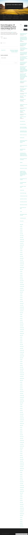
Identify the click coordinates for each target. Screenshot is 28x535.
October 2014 (21, 489)
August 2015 (21, 470)
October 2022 (21, 310)
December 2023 (22, 284)
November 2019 (22, 374)
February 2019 (21, 391)
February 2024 (21, 280)
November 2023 (22, 286)
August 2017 (21, 425)
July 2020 (21, 359)
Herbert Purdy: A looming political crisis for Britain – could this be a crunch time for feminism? (14, 51)
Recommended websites (23, 124)
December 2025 (22, 239)
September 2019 (22, 378)
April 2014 (21, 500)
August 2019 (21, 380)
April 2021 (21, 342)
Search (21, 24)
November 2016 (22, 442)
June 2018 (21, 406)
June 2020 (21, 361)
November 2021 (22, 329)
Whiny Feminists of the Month (23, 204)
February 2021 (21, 346)
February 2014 (21, 504)
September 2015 (22, 468)
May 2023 (21, 297)
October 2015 (21, 466)
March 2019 (21, 389)
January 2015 (21, 483)
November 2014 (22, 487)
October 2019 (21, 376)
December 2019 (22, 372)
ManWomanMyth (22, 137)
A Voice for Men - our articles (23, 168)
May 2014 (21, 498)
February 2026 (21, 235)
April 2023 (21, 299)
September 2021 (22, 333)
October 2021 (21, 331)
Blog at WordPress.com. (5, 533)
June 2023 (21, 295)
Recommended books (22, 121)
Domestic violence (16, 16)
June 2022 (21, 316)
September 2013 (22, 513)
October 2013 (21, 511)
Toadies (21, 211)
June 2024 (21, 273)
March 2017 (21, 434)
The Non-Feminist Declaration (23, 165)
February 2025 (21, 258)
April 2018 (21, 410)
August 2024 (21, 269)
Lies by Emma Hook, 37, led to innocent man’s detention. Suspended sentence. (23, 63)
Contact (21, 18)
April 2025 (21, 254)
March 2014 (21, 502)
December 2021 (22, 327)
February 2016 (21, 459)
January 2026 (21, 237)
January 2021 (21, 348)
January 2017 (21, 438)
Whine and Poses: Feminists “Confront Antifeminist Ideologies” (23, 89)
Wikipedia (21, 162)
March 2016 (21, 457)
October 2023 (21, 288)
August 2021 (21, 335)
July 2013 (21, 517)
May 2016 (21, 453)
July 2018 (21, 404)
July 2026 (21, 226)
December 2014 (22, 485)
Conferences (4, 16)
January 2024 (21, 282)
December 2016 (22, 440)
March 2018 (21, 412)
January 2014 (21, 506)
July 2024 (21, 271)
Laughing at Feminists (16, 18)
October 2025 (21, 243)
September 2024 (22, 267)
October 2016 (21, 444)
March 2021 (21, 344)
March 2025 (21, 256)
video (12, 32)
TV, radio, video (10, 16)
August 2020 (21, 357)
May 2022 (21, 318)
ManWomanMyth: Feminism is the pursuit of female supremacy (23, 141)
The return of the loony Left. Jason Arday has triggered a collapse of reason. (23, 48)
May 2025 (21, 252)
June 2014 (21, 496)
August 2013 (21, 515)
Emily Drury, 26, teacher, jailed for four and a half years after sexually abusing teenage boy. (23, 53)
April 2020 (21, 365)
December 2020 (22, 350)
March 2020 (21, 367)
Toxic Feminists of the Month (23, 201)
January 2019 (21, 393)
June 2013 (21, 519)
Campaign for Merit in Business (7, 18)
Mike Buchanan (9, 30)
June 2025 (21, 250)
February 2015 (21, 481)
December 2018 (22, 395)
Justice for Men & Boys (14, 4)
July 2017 (21, 427)
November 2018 (22, 397)
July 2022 (21, 314)
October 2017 (21, 421)
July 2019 (21, 382)
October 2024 (21, 265)
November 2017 (22, 419)
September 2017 (22, 423)
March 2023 (21, 301)
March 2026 (21, 233)
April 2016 (21, 455)
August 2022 (21, 312)
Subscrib (25, 29)
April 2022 (21, 320)
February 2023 (21, 303)
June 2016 (21, 451)
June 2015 (21, 474)
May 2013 (21, 521)
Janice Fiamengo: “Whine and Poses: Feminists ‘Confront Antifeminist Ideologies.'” (23, 44)
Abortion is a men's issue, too (23, 134)
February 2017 (21, 436)
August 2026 (21, 224)
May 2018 (21, 408)
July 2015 (21, 472)
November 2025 (22, 241)
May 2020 (21, 363)
